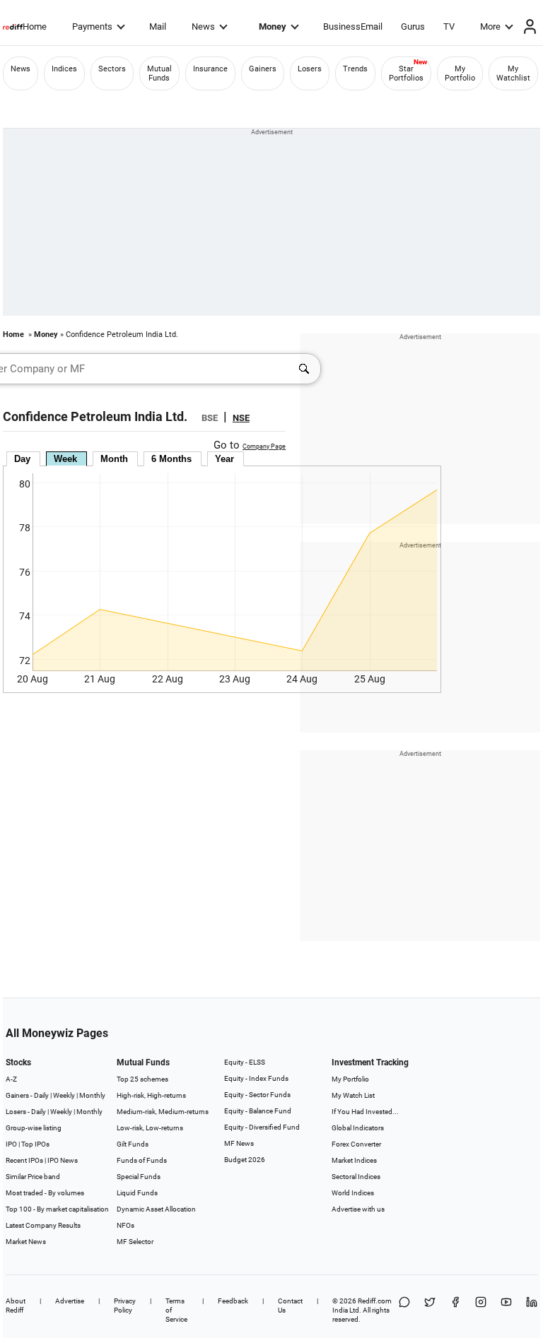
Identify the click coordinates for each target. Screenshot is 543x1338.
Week (65, 459)
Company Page (264, 446)
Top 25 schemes (142, 1079)
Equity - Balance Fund (257, 1110)
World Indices (353, 1192)
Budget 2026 (244, 1159)
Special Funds (138, 1176)
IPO (11, 1144)
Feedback (233, 1301)
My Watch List (353, 1095)
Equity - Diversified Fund (262, 1127)
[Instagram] (480, 1310)
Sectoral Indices (356, 1176)
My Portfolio (460, 73)
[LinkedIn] (531, 1310)
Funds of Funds (142, 1160)
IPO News (62, 1160)
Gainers (262, 68)
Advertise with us (358, 1209)
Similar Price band (33, 1176)
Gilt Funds (132, 1144)
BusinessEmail (353, 26)
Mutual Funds (159, 73)
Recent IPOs (24, 1160)
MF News (239, 1143)
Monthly (92, 1095)
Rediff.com (375, 1301)
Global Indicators (358, 1127)
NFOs (125, 1225)
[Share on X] (430, 1310)
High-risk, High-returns (151, 1095)
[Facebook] (455, 1310)
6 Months (171, 459)
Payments (92, 26)
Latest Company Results (43, 1225)
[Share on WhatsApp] (404, 1310)
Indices (64, 68)
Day (22, 459)
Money (272, 26)
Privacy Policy (125, 1305)
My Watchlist (513, 73)
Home (35, 26)
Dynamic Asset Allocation (156, 1209)
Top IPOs (35, 1144)
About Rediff (15, 1305)
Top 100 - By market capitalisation (57, 1209)
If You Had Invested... (365, 1111)
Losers (310, 68)
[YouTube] (506, 1310)
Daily (41, 1095)
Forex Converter (356, 1144)
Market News (26, 1241)
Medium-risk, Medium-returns (163, 1111)
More (490, 26)
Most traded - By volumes (45, 1192)
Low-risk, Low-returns (150, 1127)
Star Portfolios (406, 73)
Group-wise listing (34, 1127)
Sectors (112, 68)
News (203, 26)
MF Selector (135, 1241)
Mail (157, 26)
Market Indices (354, 1160)
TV (449, 26)
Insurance (210, 68)
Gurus (413, 26)
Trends (355, 68)
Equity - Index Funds (256, 1078)
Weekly (64, 1095)
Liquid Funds (137, 1192)
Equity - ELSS (244, 1062)
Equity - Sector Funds (257, 1094)
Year (224, 459)
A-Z (11, 1079)
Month (114, 459)
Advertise (69, 1301)
